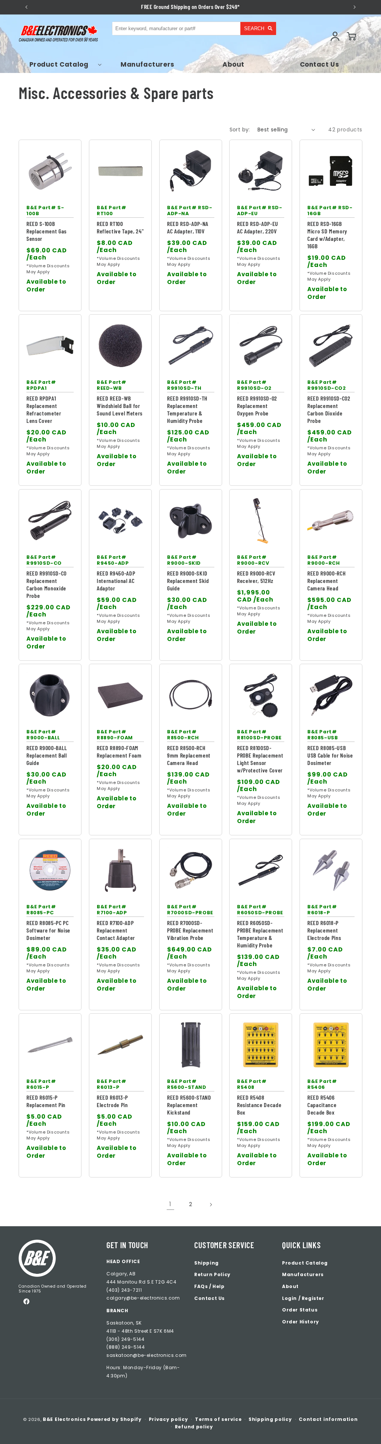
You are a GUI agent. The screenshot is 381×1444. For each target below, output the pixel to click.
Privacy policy (168, 1419)
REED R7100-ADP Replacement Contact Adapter (116, 930)
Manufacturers (303, 1274)
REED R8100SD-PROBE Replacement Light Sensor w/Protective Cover (260, 759)
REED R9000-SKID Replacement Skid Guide (188, 581)
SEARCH (254, 28)
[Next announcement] (354, 7)
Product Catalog (305, 1263)
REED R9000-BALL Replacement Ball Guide (46, 755)
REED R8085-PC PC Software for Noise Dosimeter (48, 930)
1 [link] (170, 1204)
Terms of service (218, 1419)
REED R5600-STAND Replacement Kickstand (189, 1105)
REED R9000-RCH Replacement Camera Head (326, 581)
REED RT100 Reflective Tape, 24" (120, 227)
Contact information (328, 1419)
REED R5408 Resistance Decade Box (259, 1105)
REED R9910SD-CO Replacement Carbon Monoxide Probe (46, 584)
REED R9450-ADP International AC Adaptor (116, 581)
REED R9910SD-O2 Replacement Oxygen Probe (257, 406)
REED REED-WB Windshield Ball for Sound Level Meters (120, 406)
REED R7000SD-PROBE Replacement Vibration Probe (190, 930)
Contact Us (209, 1298)
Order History (300, 1322)
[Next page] (210, 1204)
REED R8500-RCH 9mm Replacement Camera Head (189, 755)
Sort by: (240, 129)
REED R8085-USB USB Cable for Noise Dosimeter (330, 755)
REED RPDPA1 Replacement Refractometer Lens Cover (43, 409)
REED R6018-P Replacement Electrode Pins (324, 930)
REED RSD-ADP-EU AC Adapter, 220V (257, 227)
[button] (62, 64)
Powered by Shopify (114, 1419)
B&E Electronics (64, 1419)
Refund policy (194, 1427)
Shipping (206, 1263)
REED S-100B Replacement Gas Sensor (46, 231)
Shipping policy (270, 1419)
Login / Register (303, 1298)
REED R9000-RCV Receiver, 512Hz (256, 577)
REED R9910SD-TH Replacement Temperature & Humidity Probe (187, 409)
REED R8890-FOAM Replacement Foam (119, 751)
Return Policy (212, 1274)
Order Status (299, 1310)
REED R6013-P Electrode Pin (112, 1101)
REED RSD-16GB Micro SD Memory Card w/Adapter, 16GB (327, 234)
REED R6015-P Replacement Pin (45, 1101)
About (290, 1286)
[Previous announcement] (26, 7)
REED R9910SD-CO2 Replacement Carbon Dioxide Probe (328, 409)
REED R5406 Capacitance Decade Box (321, 1105)
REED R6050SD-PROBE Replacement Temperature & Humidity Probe (260, 934)
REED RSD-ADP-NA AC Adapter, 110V (187, 227)
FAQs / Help (209, 1286)
